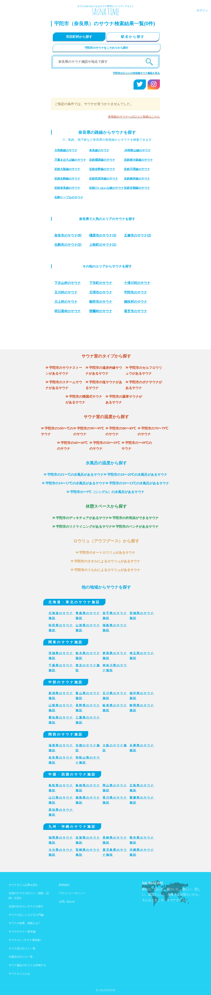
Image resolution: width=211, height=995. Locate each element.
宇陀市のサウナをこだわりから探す (107, 47)
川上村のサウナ (65, 301)
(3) (102, 235)
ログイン (202, 10)
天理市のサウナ (100, 292)
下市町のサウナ (100, 283)
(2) (137, 235)
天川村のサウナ (65, 292)
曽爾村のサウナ (100, 311)
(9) (67, 235)
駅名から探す (133, 36)
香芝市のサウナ (135, 311)
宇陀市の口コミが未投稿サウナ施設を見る (136, 73)
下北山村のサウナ (67, 283)
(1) (102, 244)
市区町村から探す (79, 36)
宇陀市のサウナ (135, 292)
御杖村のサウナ (135, 301)
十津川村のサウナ (137, 283)
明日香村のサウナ (67, 311)
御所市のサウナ (100, 301)
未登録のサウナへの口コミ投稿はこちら (134, 116)
